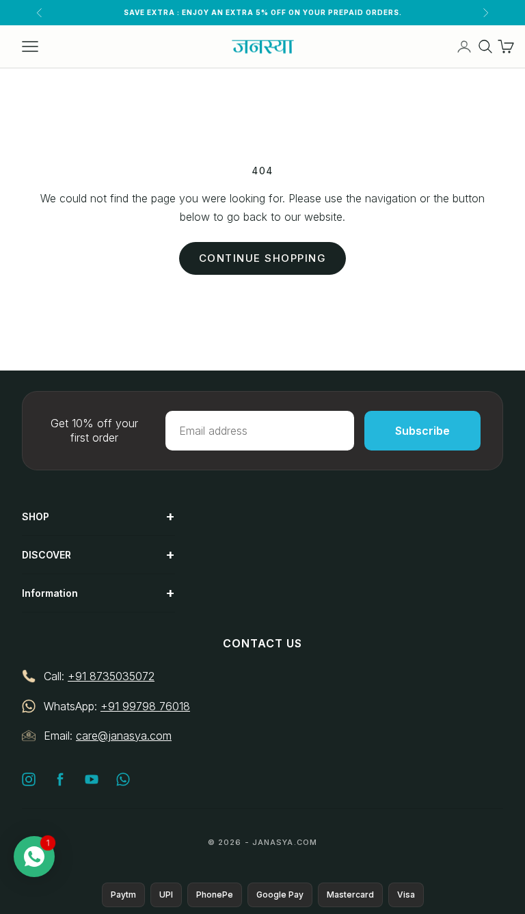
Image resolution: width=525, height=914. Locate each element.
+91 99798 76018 (145, 706)
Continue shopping (263, 258)
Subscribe (422, 431)
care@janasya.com (124, 735)
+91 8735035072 (111, 676)
